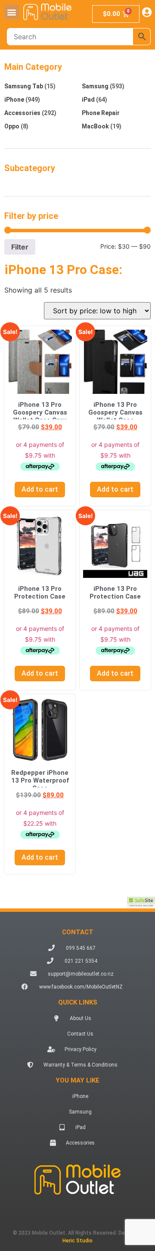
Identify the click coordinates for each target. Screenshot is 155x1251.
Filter (19, 247)
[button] (12, 12)
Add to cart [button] (40, 489)
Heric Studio (77, 1241)
